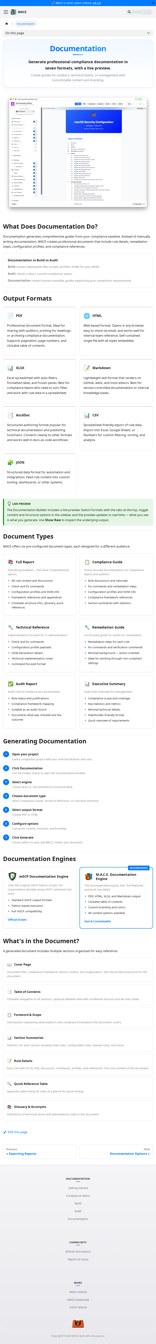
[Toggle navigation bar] (6, 12)
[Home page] (6, 24)
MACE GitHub (78, 1292)
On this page (15, 33)
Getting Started (78, 1188)
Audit (78, 1211)
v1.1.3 (97, 3)
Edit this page (17, 1132)
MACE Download (78, 1299)
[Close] (153, 3)
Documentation (78, 1219)
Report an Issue (78, 1259)
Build (78, 1203)
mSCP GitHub (78, 1307)
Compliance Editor (78, 1195)
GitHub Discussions (78, 1251)
